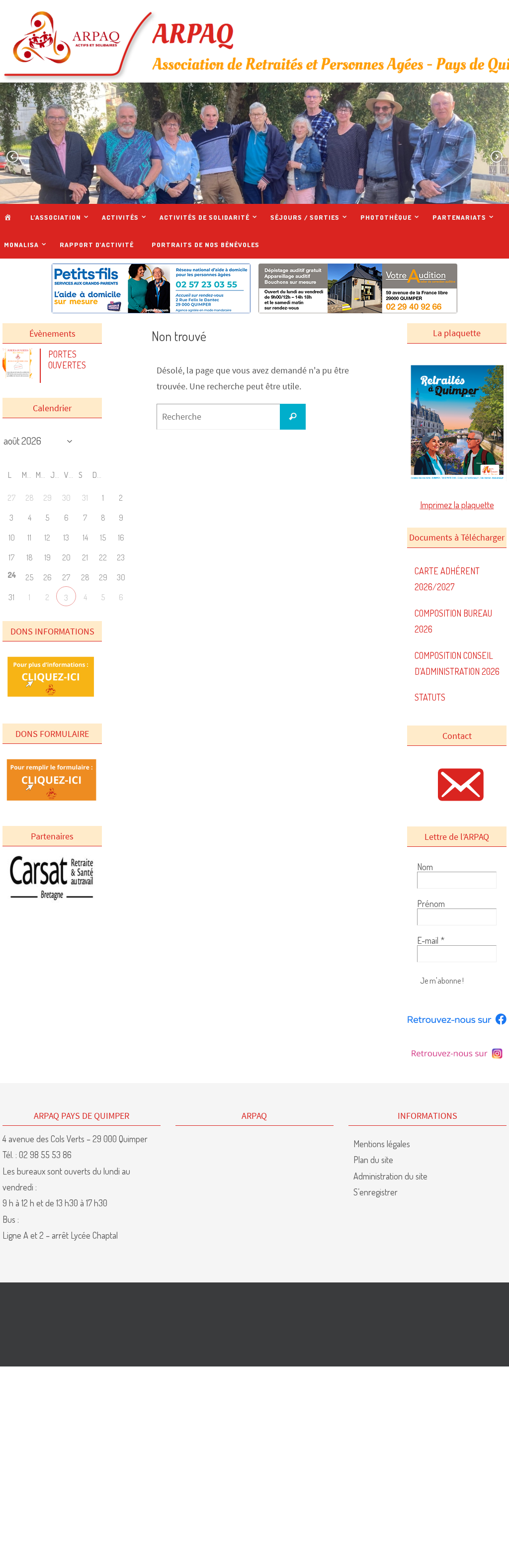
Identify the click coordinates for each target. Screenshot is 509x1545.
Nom (425, 867)
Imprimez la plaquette (457, 504)
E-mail (430, 940)
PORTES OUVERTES (67, 359)
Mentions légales (381, 1143)
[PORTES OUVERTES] (19, 374)
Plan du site (373, 1159)
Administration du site (390, 1176)
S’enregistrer (375, 1191)
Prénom (431, 904)
